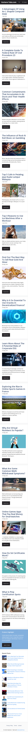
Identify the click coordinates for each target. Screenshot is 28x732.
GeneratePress (20, 730)
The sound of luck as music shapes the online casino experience (14, 715)
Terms (15, 725)
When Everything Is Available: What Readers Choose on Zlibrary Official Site (16, 671)
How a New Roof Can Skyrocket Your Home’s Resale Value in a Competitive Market (15, 658)
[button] (19, 2)
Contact (20, 725)
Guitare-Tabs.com (8, 2)
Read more (6, 41)
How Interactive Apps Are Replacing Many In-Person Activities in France (14, 685)
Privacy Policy (9, 725)
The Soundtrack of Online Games (16, 708)
